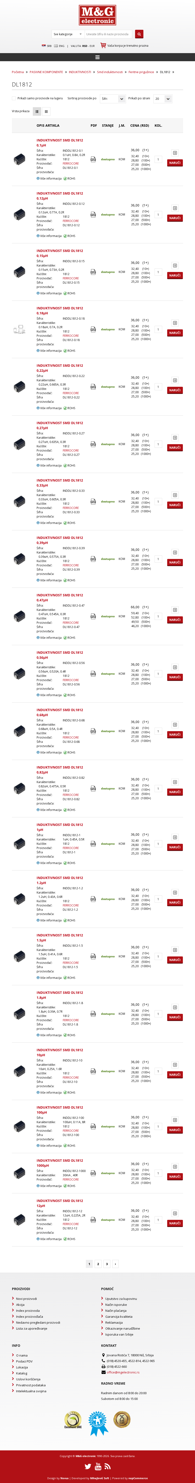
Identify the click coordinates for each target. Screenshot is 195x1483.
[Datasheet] (93, 159)
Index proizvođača (29, 1316)
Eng (61, 46)
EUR (92, 46)
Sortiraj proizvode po (82, 98)
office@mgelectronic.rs (123, 1372)
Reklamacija (114, 1322)
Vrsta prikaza (20, 111)
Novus (64, 1478)
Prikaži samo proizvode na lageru (40, 98)
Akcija (20, 1304)
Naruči (174, 163)
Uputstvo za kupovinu (121, 1299)
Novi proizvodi (26, 1299)
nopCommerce (138, 1478)
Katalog (21, 1373)
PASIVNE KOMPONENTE (46, 72)
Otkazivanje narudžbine (122, 1328)
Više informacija (50, 178)
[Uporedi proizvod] (175, 152)
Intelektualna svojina (31, 1391)
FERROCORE (71, 163)
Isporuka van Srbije (119, 1334)
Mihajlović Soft (99, 1478)
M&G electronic (86, 1456)
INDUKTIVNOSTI (80, 72)
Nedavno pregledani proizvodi (38, 1322)
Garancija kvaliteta (118, 1316)
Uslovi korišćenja (28, 1379)
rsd (84, 46)
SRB (49, 46)
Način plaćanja (116, 1310)
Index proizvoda (28, 1310)
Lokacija (22, 1367)
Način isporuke (116, 1304)
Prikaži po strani (139, 98)
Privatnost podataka (31, 1385)
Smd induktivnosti (110, 72)
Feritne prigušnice (141, 72)
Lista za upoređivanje (31, 1328)
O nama (22, 1355)
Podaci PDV (24, 1361)
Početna (18, 72)
